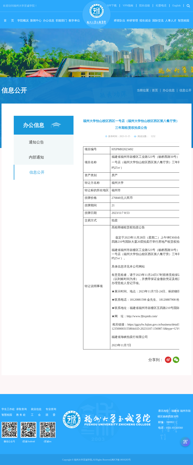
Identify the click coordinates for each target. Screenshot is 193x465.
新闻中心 (35, 20)
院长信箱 (144, 5)
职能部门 (61, 20)
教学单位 (74, 20)
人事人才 (170, 20)
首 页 (10, 20)
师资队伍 (119, 20)
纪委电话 (161, 5)
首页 (155, 90)
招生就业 (145, 20)
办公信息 (48, 20)
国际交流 (158, 20)
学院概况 (23, 20)
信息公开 (185, 90)
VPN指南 (128, 5)
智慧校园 (183, 20)
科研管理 (132, 20)
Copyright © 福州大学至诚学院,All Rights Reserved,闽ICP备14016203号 (96, 459)
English (176, 5)
